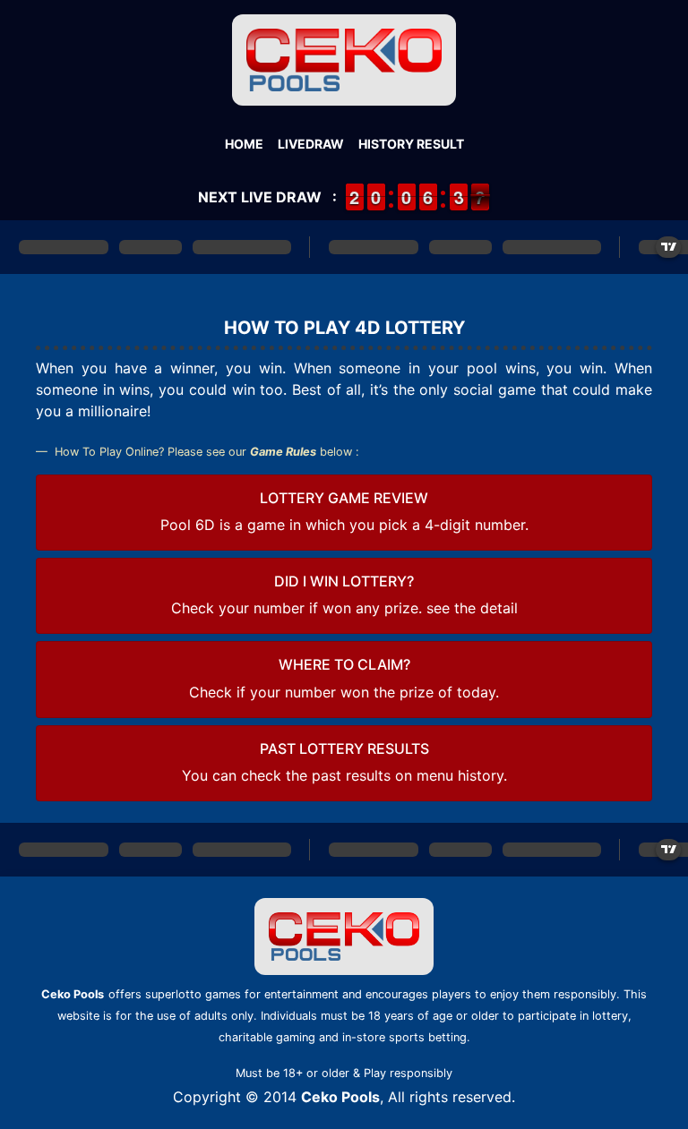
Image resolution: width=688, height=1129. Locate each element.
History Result (411, 143)
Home (244, 143)
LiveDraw (311, 143)
